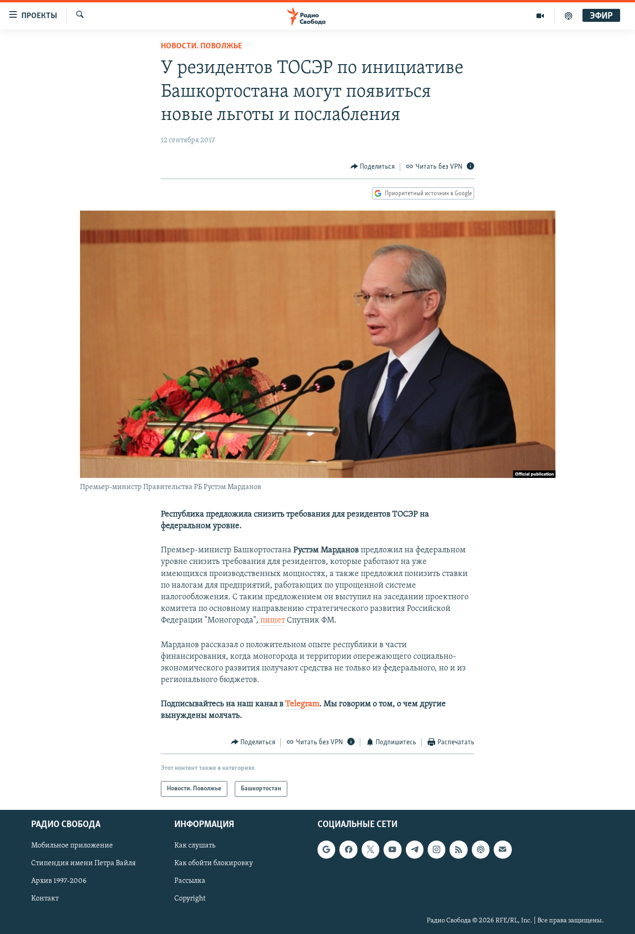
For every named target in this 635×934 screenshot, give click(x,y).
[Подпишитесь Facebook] (348, 850)
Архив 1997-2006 (58, 881)
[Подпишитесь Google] (326, 850)
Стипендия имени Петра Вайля (83, 864)
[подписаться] (502, 850)
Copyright (189, 899)
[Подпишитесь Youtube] (392, 850)
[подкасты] (568, 16)
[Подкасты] (480, 850)
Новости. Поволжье (201, 46)
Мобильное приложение (72, 846)
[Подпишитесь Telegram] (414, 850)
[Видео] (540, 16)
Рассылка (189, 881)
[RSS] (458, 850)
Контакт (45, 899)
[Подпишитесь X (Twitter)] (370, 850)
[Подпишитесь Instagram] (436, 850)
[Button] (373, 167)
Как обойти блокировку (213, 864)
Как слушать (194, 846)
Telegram (302, 704)
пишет (272, 620)
